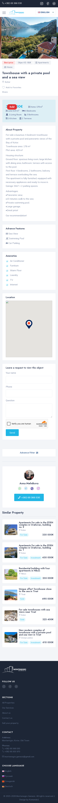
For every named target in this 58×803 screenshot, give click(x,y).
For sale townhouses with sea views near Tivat (34, 611)
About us (6, 713)
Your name (11, 373)
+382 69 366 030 (13, 3)
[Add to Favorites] (3, 87)
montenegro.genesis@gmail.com (19, 756)
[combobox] (46, 12)
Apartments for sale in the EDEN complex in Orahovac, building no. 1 (36, 548)
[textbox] (45, 12)
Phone (9, 386)
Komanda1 (34, 799)
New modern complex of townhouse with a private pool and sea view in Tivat (35, 632)
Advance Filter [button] (27, 452)
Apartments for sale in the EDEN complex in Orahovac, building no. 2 (36, 525)
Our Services (8, 708)
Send (12, 432)
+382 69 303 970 (12, 751)
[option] (29, 38)
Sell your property (10, 723)
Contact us (7, 718)
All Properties (8, 702)
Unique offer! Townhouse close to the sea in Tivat (35, 590)
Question (10, 400)
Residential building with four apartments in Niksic (34, 569)
